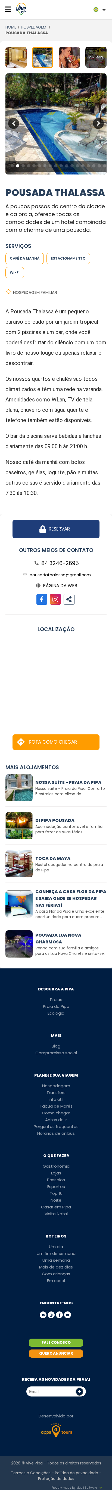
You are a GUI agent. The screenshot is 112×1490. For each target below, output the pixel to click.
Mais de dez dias (56, 1267)
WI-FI (15, 272)
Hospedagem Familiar (35, 292)
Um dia (56, 1246)
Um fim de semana (56, 1253)
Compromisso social (56, 1053)
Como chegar (56, 1113)
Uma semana (56, 1260)
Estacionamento (68, 258)
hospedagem (34, 27)
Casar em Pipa (56, 1207)
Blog (56, 1046)
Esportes (56, 1186)
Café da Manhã (24, 258)
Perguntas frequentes (56, 1126)
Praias (56, 999)
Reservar (59, 529)
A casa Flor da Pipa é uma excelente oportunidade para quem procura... (69, 914)
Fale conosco (56, 1342)
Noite (56, 1200)
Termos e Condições (31, 1473)
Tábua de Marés (56, 1106)
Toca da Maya (52, 858)
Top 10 (56, 1193)
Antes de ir (56, 1120)
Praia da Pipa (56, 1006)
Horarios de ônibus (56, 1133)
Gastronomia (56, 1166)
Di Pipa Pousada (54, 820)
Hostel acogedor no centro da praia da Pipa (69, 867)
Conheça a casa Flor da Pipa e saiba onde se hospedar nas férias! (70, 898)
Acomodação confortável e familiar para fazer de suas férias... (69, 829)
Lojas (56, 1173)
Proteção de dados (56, 1478)
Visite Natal (56, 1214)
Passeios (56, 1180)
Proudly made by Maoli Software (74, 1488)
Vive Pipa (34, 1463)
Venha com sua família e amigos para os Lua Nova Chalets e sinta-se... (70, 950)
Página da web (60, 585)
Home (10, 27)
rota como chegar (53, 742)
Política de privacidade (76, 1473)
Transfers (56, 1092)
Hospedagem (56, 1086)
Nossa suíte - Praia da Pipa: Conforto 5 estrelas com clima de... (70, 791)
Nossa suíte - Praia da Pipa (68, 782)
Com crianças (56, 1274)
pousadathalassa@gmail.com (60, 575)
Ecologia (56, 1013)
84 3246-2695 (60, 563)
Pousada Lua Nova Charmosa (58, 938)
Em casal (56, 1280)
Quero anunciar (56, 1353)
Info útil (56, 1099)
